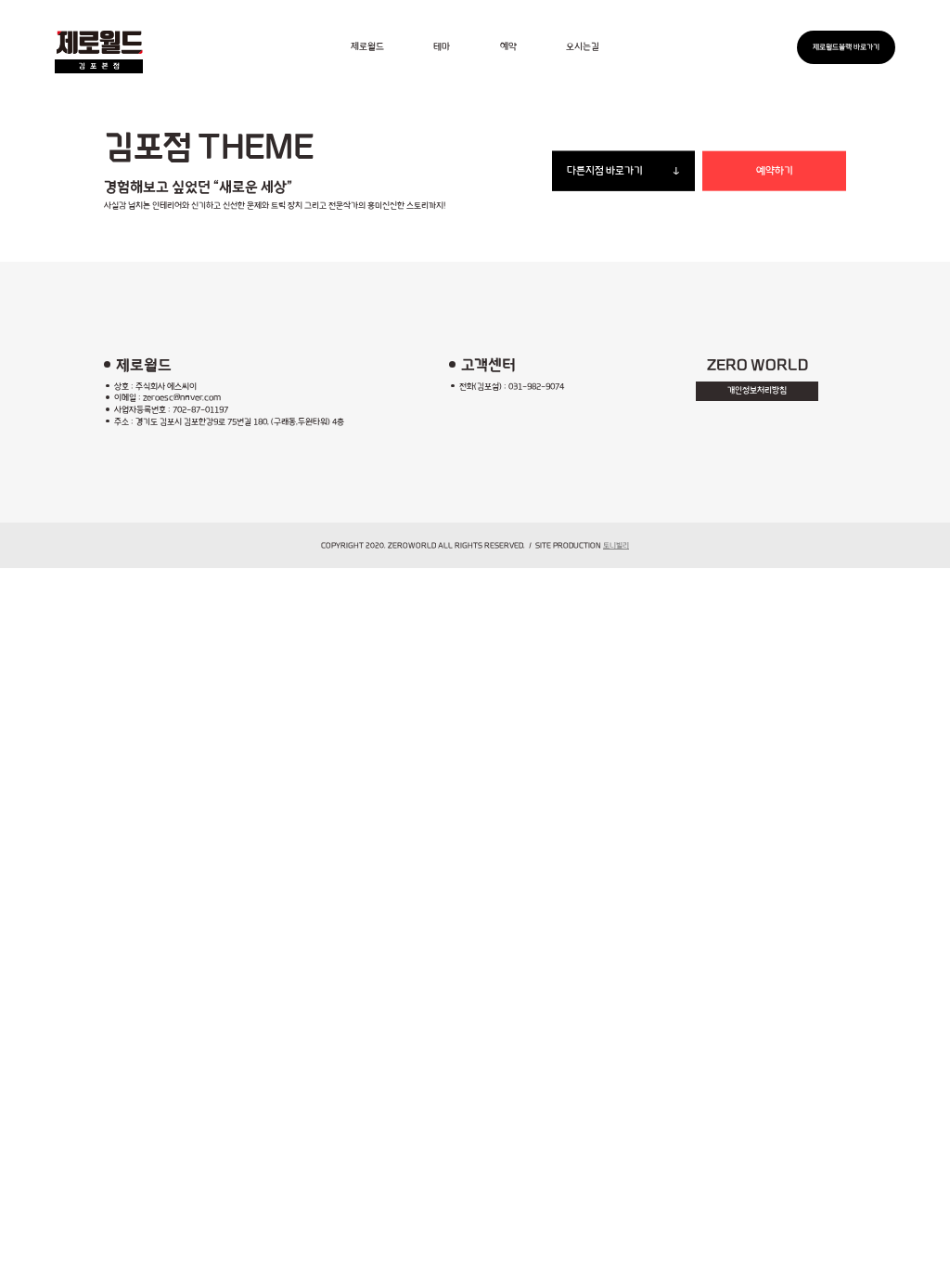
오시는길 (582, 47)
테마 (441, 47)
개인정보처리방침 (757, 390)
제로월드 (367, 47)
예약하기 (774, 170)
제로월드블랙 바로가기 (846, 47)
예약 (508, 47)
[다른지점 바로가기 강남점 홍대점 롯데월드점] (624, 171)
